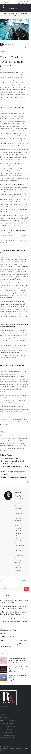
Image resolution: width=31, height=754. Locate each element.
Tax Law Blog (4, 718)
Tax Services (3, 709)
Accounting (3, 48)
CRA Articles (11, 48)
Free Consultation (5, 706)
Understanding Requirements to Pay (14, 618)
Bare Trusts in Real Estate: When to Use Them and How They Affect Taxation (18, 678)
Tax (17, 48)
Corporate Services (5, 712)
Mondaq (2, 633)
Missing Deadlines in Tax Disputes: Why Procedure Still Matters (17, 660)
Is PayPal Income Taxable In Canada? (15, 477)
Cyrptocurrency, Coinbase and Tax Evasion (14, 640)
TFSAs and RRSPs (16, 184)
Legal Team (3, 715)
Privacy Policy (3, 748)
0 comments (3, 51)
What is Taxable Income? (11, 458)
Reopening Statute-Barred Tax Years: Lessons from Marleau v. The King (18, 669)
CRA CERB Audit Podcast (8, 637)
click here (18, 146)
